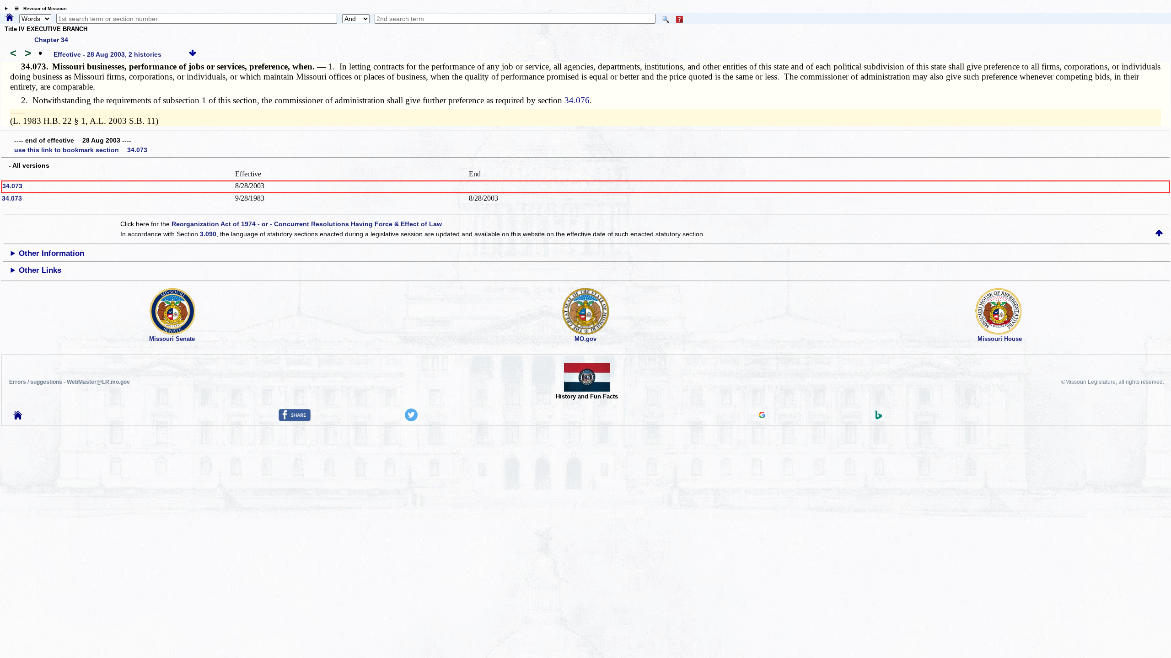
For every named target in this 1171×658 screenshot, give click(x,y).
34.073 (12, 186)
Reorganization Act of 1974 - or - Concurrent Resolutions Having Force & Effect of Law (307, 224)
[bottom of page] (192, 54)
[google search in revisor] (762, 415)
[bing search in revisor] (879, 417)
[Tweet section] (411, 419)
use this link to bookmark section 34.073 (80, 150)
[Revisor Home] (17, 417)
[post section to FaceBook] (295, 419)
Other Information (51, 253)
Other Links (40, 270)
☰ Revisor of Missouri (38, 8)
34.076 (577, 100)
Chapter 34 (51, 39)
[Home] (9, 17)
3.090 (208, 234)
